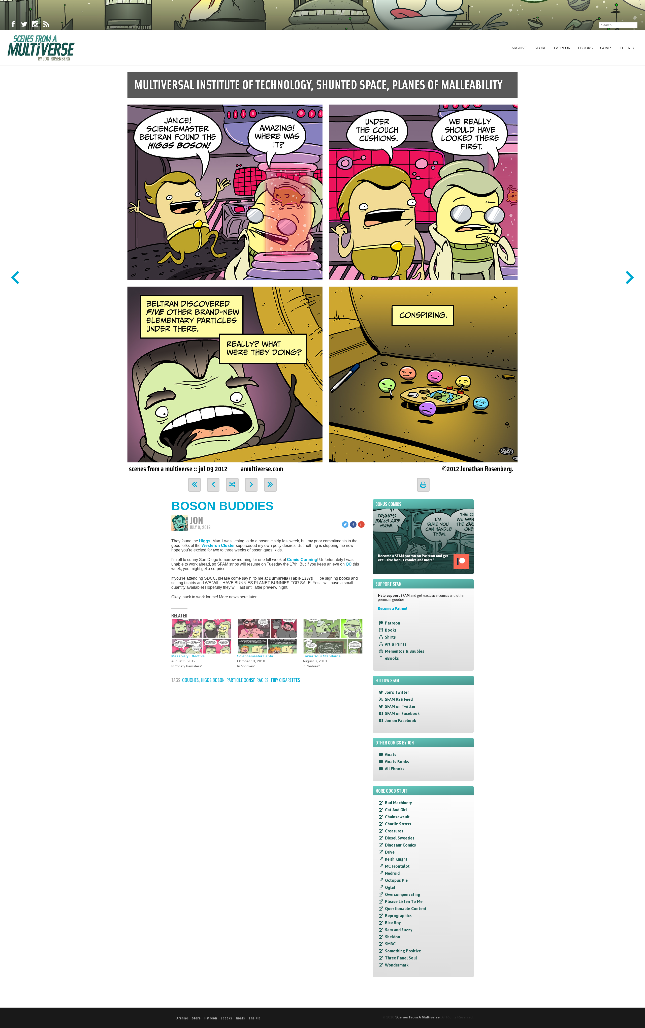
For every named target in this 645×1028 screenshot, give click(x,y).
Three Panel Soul (401, 958)
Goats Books (397, 761)
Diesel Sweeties (399, 838)
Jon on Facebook (400, 720)
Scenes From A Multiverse (417, 1017)
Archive (519, 48)
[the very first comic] (194, 485)
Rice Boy (393, 922)
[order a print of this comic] (423, 485)
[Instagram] (35, 25)
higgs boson (212, 680)
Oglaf (390, 887)
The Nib (627, 48)
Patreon (562, 48)
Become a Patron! (392, 609)
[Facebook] (13, 25)
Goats (606, 48)
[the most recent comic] (270, 485)
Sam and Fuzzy (398, 929)
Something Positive (403, 951)
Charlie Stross (398, 824)
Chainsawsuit (397, 817)
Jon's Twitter (397, 692)
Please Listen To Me (404, 901)
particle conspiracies (248, 680)
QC (349, 564)
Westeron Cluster (218, 545)
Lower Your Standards (322, 656)
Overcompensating (402, 894)
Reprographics (398, 915)
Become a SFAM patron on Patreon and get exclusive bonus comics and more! (413, 558)
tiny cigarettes (285, 680)
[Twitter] (24, 25)
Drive (390, 852)
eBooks (392, 658)
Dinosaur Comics (400, 845)
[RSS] (46, 25)
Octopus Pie (396, 880)
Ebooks (585, 48)
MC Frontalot (397, 866)
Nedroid (392, 873)
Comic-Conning (302, 559)
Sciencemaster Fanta (255, 656)
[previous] (213, 485)
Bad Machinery (398, 802)
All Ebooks (394, 768)
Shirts (390, 637)
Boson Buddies (222, 506)
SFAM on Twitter (400, 706)
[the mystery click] (232, 485)
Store (540, 48)
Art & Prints (395, 644)
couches (190, 680)
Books (391, 630)
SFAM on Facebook (402, 713)
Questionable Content (406, 908)
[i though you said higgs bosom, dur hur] (322, 270)
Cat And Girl (396, 809)
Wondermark (396, 965)
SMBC (390, 944)
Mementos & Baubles (404, 651)
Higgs (204, 541)
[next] (251, 485)
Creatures (394, 831)
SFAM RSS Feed (399, 699)
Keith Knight (396, 859)
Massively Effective (188, 656)
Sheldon (392, 936)
